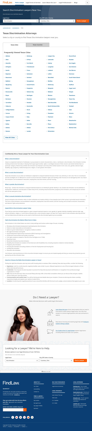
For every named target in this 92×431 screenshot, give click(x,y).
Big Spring (9, 84)
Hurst (28, 110)
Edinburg (29, 56)
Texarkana (72, 95)
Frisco (28, 70)
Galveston (30, 74)
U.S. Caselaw (55, 400)
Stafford (71, 84)
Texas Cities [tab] (14, 45)
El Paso (29, 59)
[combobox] (21, 21)
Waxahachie (72, 120)
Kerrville (29, 124)
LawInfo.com (76, 403)
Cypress (8, 120)
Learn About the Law (61, 309)
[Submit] (25, 409)
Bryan (7, 95)
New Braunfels (52, 102)
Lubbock (50, 70)
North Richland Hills (54, 106)
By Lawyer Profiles (38, 405)
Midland (50, 92)
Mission (50, 95)
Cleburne (8, 106)
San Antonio (72, 67)
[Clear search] (37, 360)
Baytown (8, 74)
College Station (10, 110)
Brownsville (9, 92)
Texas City (72, 99)
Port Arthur (51, 127)
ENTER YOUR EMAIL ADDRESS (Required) (13, 407)
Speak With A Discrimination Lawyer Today (18, 208)
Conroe (8, 113)
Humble (29, 102)
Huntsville (30, 106)
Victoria (71, 113)
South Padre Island (74, 77)
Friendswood (30, 67)
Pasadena (50, 113)
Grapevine (30, 88)
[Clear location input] (73, 21)
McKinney (51, 84)
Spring (71, 81)
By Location (36, 400)
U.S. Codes (54, 403)
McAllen (50, 81)
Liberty (50, 63)
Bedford (8, 81)
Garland (29, 77)
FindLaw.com (76, 386)
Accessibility (37, 389)
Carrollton (9, 102)
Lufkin (50, 74)
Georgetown (30, 81)
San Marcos (72, 70)
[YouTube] (16, 417)
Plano (49, 124)
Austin (7, 70)
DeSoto (8, 127)
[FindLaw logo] (8, 2)
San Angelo (72, 63)
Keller (28, 120)
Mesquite (50, 88)
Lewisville (50, 59)
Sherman (71, 74)
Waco (70, 117)
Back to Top (46, 371)
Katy (28, 117)
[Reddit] (28, 417)
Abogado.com (76, 398)
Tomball (71, 106)
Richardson (51, 131)
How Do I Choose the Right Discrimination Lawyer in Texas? (23, 260)
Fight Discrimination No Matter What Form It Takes (20, 220)
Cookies (24, 426)
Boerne (8, 88)
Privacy (10, 426)
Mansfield (51, 77)
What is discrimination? (12, 158)
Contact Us (36, 391)
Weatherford (72, 124)
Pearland (50, 117)
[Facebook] (12, 417)
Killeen (29, 127)
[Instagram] (24, 417)
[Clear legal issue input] (37, 21)
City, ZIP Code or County (46, 18)
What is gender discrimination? (14, 184)
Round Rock (72, 56)
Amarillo (8, 63)
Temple (71, 92)
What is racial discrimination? (14, 172)
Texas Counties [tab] (37, 45)
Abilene (8, 56)
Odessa (50, 110)
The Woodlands (73, 102)
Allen (7, 59)
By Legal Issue (37, 403)
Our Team (36, 386)
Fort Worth (30, 63)
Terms (4, 426)
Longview (50, 67)
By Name (36, 408)
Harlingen (29, 95)
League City (51, 56)
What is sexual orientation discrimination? (18, 196)
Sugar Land (72, 88)
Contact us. (17, 394)
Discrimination (15, 28)
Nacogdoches (52, 99)
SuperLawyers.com (78, 392)
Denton (8, 131)
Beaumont (9, 77)
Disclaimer (16, 426)
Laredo (29, 131)
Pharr (49, 120)
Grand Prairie (30, 84)
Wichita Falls (72, 127)
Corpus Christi (10, 117)
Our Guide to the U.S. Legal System (65, 330)
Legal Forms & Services (57, 386)
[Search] (87, 2)
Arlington (8, 67)
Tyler (70, 110)
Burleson (8, 99)
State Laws (54, 397)
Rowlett (71, 59)
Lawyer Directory (6, 28)
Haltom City (30, 92)
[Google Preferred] (32, 417)
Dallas (7, 124)
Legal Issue (6, 18)
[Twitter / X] (20, 417)
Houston (29, 99)
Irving (28, 113)
